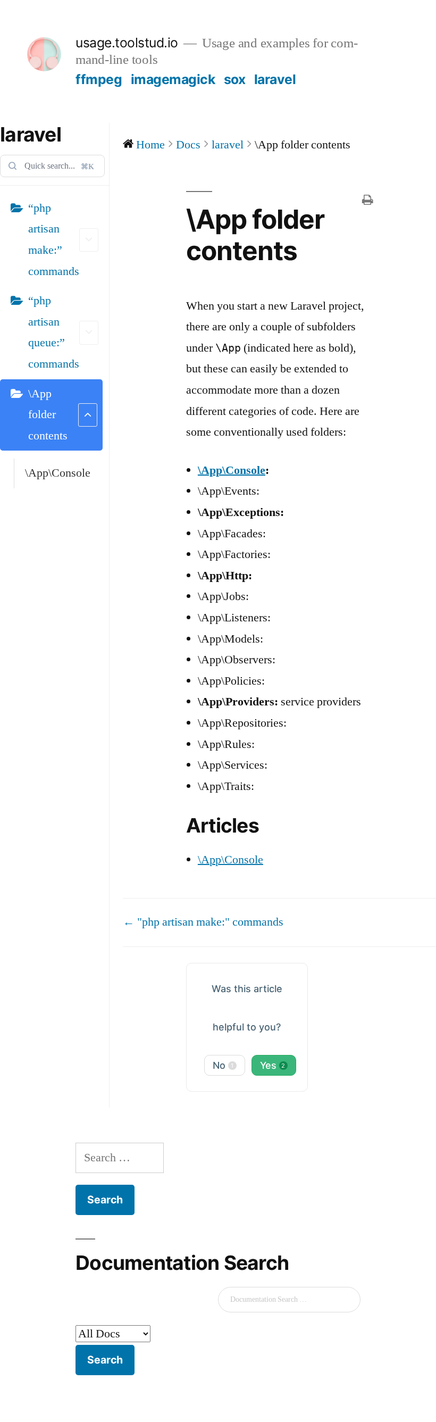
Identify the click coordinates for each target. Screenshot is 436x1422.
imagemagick (173, 79)
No (223, 1065)
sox (235, 79)
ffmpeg (99, 79)
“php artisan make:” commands (53, 240)
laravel (275, 79)
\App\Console (57, 472)
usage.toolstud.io (127, 43)
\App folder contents (48, 414)
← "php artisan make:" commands (203, 921)
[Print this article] (367, 201)
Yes (273, 1065)
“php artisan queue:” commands (53, 332)
